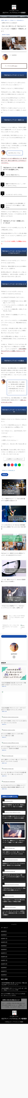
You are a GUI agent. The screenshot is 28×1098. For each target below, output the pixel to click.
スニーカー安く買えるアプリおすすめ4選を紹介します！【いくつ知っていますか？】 (13, 773)
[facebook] (8, 464)
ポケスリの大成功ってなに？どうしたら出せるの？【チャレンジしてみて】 (14, 722)
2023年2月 (4, 949)
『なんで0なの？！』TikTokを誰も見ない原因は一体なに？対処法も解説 (14, 900)
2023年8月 (4, 946)
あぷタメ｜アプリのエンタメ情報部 (14, 12)
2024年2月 (4, 935)
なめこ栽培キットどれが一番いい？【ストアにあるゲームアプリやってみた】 (14, 760)
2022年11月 (4, 960)
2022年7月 (4, 971)
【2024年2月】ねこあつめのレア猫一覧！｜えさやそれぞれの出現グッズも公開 (13, 876)
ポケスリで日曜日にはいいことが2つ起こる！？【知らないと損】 (12, 734)
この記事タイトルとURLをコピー (14, 459)
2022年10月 (4, 964)
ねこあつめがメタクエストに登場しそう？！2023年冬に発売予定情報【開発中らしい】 (13, 786)
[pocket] (12, 464)
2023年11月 (4, 938)
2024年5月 (4, 931)
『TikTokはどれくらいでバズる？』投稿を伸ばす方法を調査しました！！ (14, 889)
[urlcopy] (23, 464)
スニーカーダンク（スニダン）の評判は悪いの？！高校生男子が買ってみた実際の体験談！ (13, 913)
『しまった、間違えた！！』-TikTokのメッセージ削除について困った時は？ (14, 841)
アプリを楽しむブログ (14, 1016)
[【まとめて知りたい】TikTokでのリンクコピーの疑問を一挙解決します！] (15, 464)
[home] (10, 57)
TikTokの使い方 (11, 470)
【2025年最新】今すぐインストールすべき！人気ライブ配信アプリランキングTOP (13, 709)
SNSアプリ (22, 16)
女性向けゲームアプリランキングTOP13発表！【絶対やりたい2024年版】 (14, 864)
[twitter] (5, 464)
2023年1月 (4, 953)
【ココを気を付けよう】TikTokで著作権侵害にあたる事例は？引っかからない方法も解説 (13, 527)
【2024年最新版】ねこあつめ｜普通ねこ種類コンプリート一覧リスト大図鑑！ (14, 805)
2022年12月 (4, 956)
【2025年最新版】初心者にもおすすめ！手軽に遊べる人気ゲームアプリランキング (13, 684)
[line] (19, 464)
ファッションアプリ (13, 16)
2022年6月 (4, 975)
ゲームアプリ (4, 16)
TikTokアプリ (5, 470)
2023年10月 (4, 942)
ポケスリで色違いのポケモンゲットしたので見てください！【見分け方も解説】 (14, 747)
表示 (16, 66)
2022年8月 (4, 967)
